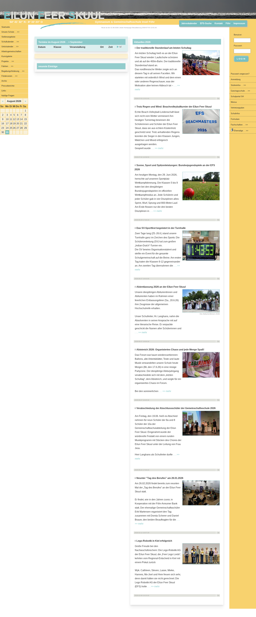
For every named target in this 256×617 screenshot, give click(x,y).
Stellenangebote (8, 37)
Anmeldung (235, 79)
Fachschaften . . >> (239, 125)
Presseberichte (7, 86)
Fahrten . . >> (7, 66)
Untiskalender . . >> (10, 46)
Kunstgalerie (6, 56)
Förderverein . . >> (9, 76)
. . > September (74, 42)
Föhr (228, 23)
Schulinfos (235, 113)
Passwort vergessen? (240, 74)
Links (3, 91)
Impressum (239, 23)
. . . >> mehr (157, 148)
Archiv (4, 81)
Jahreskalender (189, 23)
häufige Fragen (7, 95)
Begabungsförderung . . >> (12, 71)
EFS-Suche (206, 23)
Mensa (234, 102)
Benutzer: (238, 35)
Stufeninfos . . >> (238, 85)
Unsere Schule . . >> (10, 32)
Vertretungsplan (237, 108)
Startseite (5, 27)
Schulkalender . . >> (10, 42)
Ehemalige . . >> (240, 131)
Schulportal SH (237, 96)
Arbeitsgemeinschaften (11, 51)
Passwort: (238, 46)
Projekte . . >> (7, 61)
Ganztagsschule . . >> (240, 91)
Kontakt (219, 23)
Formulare (235, 119)
